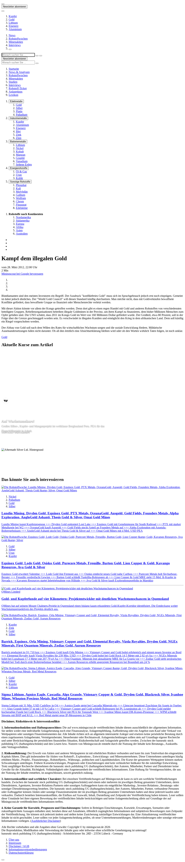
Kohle (19, 178)
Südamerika (22, 220)
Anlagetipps (15, 91)
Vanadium (21, 161)
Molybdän (22, 191)
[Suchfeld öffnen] (10, 49)
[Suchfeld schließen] (37, 55)
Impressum (15, 842)
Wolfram (21, 198)
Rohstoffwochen (18, 38)
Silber (19, 108)
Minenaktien (16, 41)
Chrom (20, 201)
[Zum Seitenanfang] (2, 859)
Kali (18, 188)
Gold (11, 19)
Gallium (20, 194)
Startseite (14, 68)
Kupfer (13, 16)
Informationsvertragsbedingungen (28, 849)
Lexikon (13, 94)
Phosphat (21, 185)
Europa (20, 223)
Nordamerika (23, 217)
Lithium (13, 22)
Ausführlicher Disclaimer (45, 820)
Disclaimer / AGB (19, 846)
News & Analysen (19, 72)
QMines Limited (10, 591)
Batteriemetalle (18, 141)
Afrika (19, 227)
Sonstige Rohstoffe (20, 181)
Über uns (14, 839)
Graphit (20, 158)
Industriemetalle (18, 118)
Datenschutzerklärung (21, 852)
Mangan (20, 154)
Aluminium (15, 29)
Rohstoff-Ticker (18, 88)
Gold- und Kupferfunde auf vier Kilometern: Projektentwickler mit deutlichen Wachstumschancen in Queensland (85, 599)
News (12, 35)
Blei (18, 131)
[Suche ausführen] (40, 55)
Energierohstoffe (18, 168)
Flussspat (21, 204)
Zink (18, 134)
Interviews (15, 45)
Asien (19, 230)
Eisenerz (13, 25)
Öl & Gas (21, 171)
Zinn (18, 137)
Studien (13, 81)
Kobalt (20, 151)
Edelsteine (22, 207)
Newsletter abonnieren (14, 6)
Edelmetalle (16, 101)
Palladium (21, 114)
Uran (19, 174)
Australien (22, 233)
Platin (19, 111)
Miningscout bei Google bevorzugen (22, 273)
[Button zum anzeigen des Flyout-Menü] (2, 4)
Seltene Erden (24, 164)
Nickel (19, 148)
